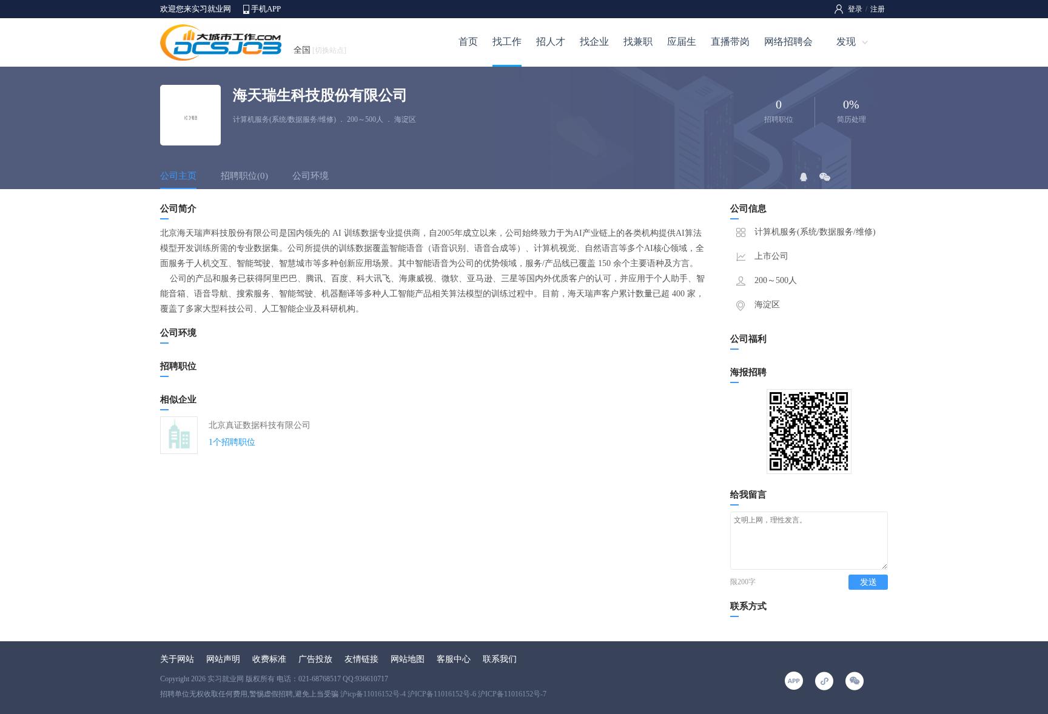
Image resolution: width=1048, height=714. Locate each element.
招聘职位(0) (244, 176)
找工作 (507, 41)
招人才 (550, 41)
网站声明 (223, 659)
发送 (868, 582)
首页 (468, 41)
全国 (320, 50)
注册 (877, 9)
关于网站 (177, 659)
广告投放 (315, 659)
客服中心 (454, 659)
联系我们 (500, 659)
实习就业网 (225, 679)
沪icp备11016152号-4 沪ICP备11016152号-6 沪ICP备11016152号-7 (443, 694)
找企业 (594, 41)
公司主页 (178, 176)
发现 (846, 41)
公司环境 (310, 176)
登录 (855, 9)
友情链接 (361, 659)
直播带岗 (730, 41)
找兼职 (638, 41)
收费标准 (269, 659)
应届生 (681, 41)
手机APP (266, 8)
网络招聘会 (788, 41)
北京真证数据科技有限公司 (260, 425)
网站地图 (408, 659)
